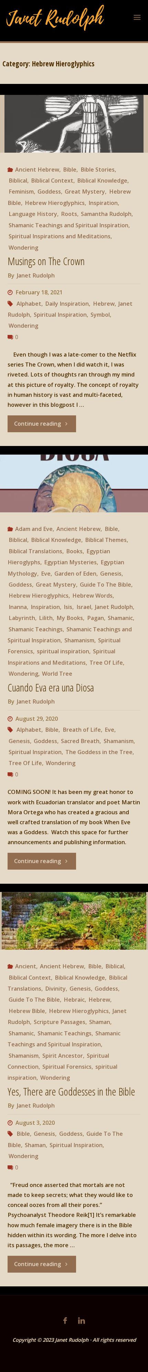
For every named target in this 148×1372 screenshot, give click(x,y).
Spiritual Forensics (67, 1066)
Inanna (18, 607)
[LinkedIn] (81, 1321)
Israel (83, 607)
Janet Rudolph (114, 607)
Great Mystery (85, 191)
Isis (68, 607)
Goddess (49, 191)
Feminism (21, 191)
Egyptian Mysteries (70, 562)
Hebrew (103, 303)
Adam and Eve (34, 529)
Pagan (95, 618)
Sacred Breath (80, 741)
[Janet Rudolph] (55, 17)
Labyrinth (22, 618)
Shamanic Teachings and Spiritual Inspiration (68, 225)
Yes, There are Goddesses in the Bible (71, 1092)
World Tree (57, 673)
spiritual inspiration (63, 651)
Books (74, 551)
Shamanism (79, 640)
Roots (69, 214)
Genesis (110, 573)
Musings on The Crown (46, 261)
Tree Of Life (106, 662)
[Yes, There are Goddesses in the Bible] (74, 921)
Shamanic (120, 618)
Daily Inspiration (67, 303)
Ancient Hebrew (37, 169)
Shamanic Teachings (36, 629)
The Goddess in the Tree (99, 752)
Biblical (18, 180)
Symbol (100, 314)
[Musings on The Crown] (74, 124)
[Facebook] (65, 1321)
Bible (69, 169)
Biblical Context (52, 180)
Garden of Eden (75, 573)
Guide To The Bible (105, 584)
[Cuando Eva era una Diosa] (74, 483)
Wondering (23, 247)
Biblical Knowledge (102, 180)
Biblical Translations (35, 551)
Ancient (25, 966)
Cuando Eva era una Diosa (51, 687)
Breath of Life (82, 729)
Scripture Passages (59, 1022)
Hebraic (74, 999)
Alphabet (29, 303)
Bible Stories (97, 169)
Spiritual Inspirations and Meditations (59, 236)
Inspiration (103, 203)
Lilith (46, 618)
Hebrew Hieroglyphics (55, 203)
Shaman (99, 1022)
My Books (69, 618)
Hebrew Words (92, 595)
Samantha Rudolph (106, 214)
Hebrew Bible (27, 1011)
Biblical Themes (106, 540)
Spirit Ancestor (62, 1055)
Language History (33, 214)
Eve (46, 573)
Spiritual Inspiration (60, 314)
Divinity (55, 988)
